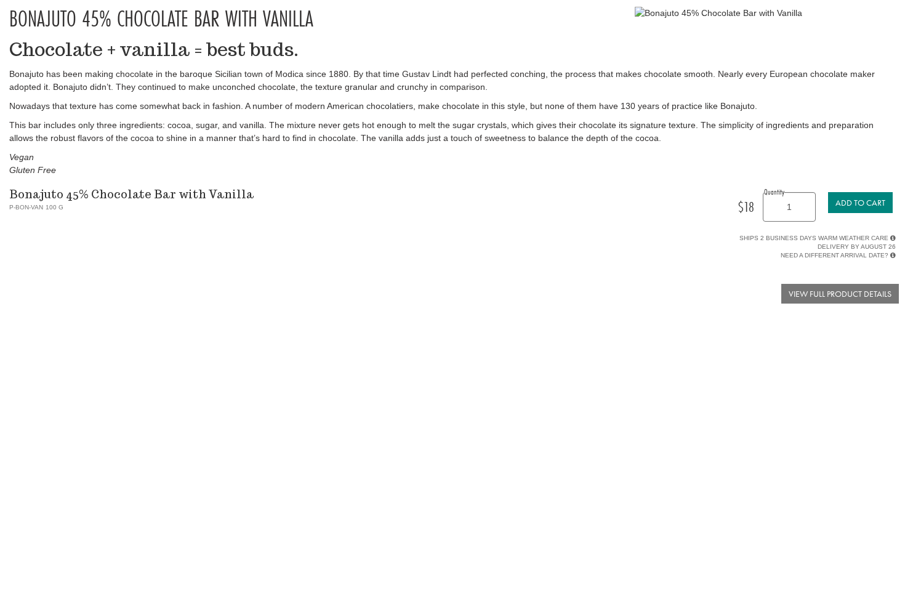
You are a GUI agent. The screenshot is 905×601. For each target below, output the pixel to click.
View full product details (840, 293)
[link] (860, 202)
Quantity (774, 191)
